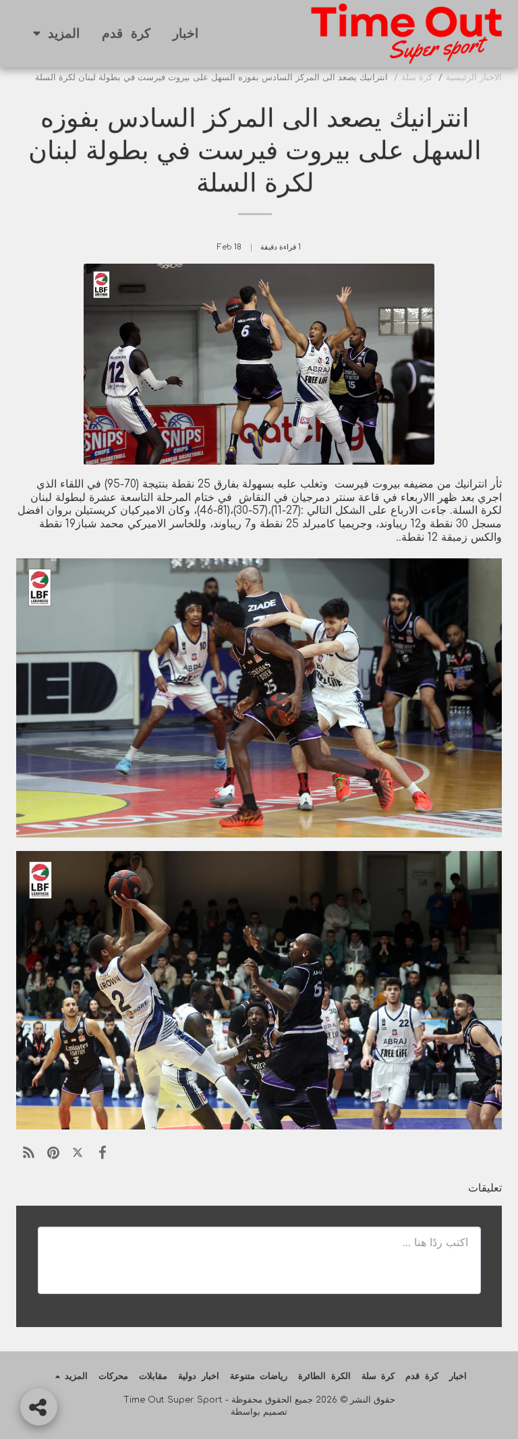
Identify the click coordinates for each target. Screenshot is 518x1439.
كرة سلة (416, 77)
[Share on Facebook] (102, 1153)
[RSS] (28, 1153)
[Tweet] (77, 1153)
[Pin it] (52, 1153)
